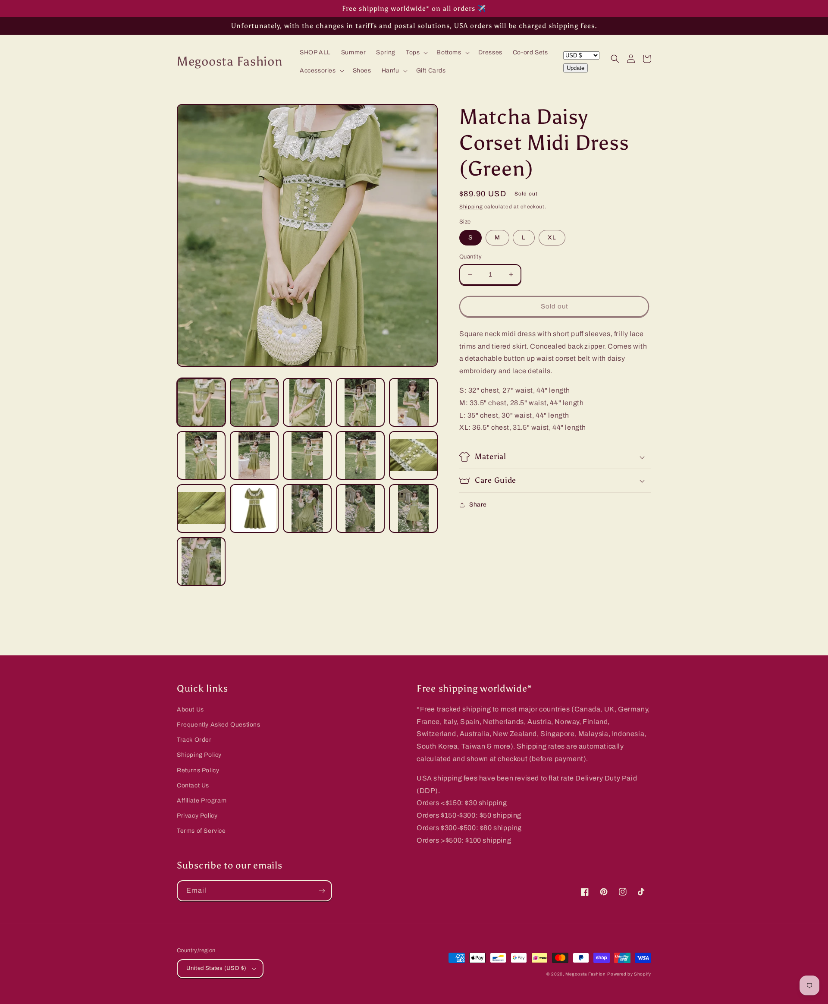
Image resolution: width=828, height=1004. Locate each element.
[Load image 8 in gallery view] (307, 455)
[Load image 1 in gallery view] (201, 402)
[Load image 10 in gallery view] (413, 455)
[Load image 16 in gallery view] (201, 561)
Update (575, 68)
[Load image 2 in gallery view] (254, 402)
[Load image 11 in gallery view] (201, 508)
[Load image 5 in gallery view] (413, 402)
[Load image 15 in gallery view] (413, 508)
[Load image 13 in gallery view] (307, 508)
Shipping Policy (199, 755)
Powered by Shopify (629, 974)
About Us (190, 709)
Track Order (194, 739)
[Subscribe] (321, 890)
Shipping (471, 207)
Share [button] (478, 504)
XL (552, 237)
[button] (416, 53)
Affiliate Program (201, 800)
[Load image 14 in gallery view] (360, 508)
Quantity (470, 257)
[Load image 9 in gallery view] (360, 455)
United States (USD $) (216, 968)
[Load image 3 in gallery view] (307, 402)
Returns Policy (198, 770)
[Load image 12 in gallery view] (254, 508)
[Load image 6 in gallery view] (201, 455)
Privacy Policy (197, 815)
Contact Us (193, 785)
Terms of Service (201, 831)
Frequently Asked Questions (218, 724)
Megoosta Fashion (585, 974)
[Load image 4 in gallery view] (360, 402)
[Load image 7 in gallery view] (254, 455)
